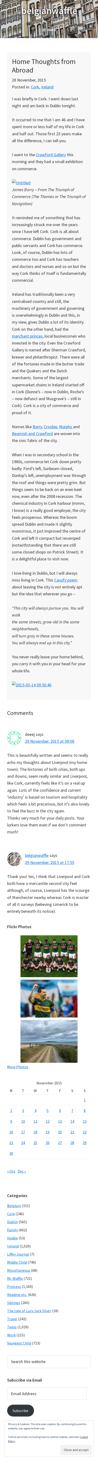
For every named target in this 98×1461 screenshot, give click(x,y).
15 (85, 1121)
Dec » (22, 1171)
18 (35, 1132)
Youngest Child (19, 1343)
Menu (52, 29)
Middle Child (17, 1262)
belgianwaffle (49, 11)
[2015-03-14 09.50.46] (31, 685)
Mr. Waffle (15, 1278)
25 (35, 1142)
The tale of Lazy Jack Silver (29, 1310)
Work (11, 1335)
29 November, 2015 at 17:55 (49, 862)
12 (47, 1121)
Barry (37, 426)
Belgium (14, 1205)
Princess (14, 1286)
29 (85, 1142)
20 (60, 1132)
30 (11, 1153)
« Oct (11, 1171)
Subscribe (20, 1410)
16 (11, 1132)
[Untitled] (21, 182)
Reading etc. (17, 1294)
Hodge (12, 1238)
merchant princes (27, 336)
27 (60, 1142)
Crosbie (50, 426)
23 (11, 1142)
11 (35, 1121)
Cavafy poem (66, 580)
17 (23, 1132)
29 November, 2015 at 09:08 (49, 741)
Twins (12, 1327)
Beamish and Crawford (32, 433)
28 (72, 1142)
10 (23, 1121)
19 (47, 1132)
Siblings (13, 1302)
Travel (12, 1318)
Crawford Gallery (51, 154)
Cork (35, 87)
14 (72, 1121)
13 (60, 1121)
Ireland (47, 87)
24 (23, 1142)
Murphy (66, 426)
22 (85, 1132)
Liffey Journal (18, 1254)
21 (72, 1132)
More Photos (17, 1066)
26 (47, 1142)
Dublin (12, 1221)
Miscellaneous (18, 1270)
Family (12, 1230)
